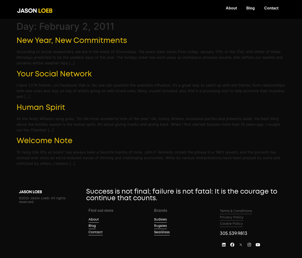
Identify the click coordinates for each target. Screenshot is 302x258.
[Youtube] (258, 245)
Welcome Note (44, 141)
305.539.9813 (233, 233)
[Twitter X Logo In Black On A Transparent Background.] (241, 245)
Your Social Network (54, 74)
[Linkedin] (224, 245)
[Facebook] (232, 245)
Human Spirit (41, 107)
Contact (271, 8)
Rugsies (160, 226)
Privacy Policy (231, 217)
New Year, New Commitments (72, 40)
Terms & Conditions (236, 211)
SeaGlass (162, 232)
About (231, 8)
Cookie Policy (231, 223)
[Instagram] (249, 245)
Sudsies (160, 219)
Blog (250, 8)
